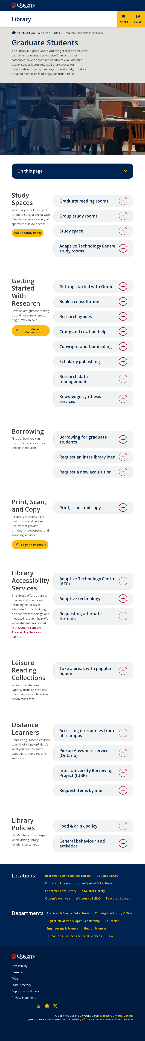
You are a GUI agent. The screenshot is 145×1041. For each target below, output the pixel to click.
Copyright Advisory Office (113, 913)
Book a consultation (79, 301)
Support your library (25, 991)
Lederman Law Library (60, 891)
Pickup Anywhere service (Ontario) (83, 753)
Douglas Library (108, 875)
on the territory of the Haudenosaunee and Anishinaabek (97, 1019)
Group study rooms (78, 216)
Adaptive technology (79, 598)
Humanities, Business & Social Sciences (74, 936)
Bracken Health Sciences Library (68, 875)
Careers (17, 972)
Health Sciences (95, 928)
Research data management (73, 379)
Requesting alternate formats (80, 616)
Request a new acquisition (85, 472)
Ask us (138, 19)
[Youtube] (38, 1006)
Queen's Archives (57, 898)
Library (21, 19)
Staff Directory (21, 985)
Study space (71, 231)
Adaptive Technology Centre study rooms (87, 248)
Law (110, 936)
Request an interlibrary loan (87, 457)
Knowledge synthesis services (80, 399)
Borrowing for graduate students (83, 439)
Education (112, 921)
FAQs (15, 978)
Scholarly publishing (79, 361)
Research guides (75, 316)
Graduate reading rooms (83, 201)
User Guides (51, 33)
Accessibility (19, 966)
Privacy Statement (24, 998)
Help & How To (29, 33)
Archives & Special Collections (68, 913)
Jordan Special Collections (94, 883)
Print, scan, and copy (80, 507)
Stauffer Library (93, 891)
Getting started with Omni (85, 286)
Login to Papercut (33, 545)
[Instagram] (47, 1006)
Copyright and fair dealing (85, 346)
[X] (55, 1006)
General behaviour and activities (82, 843)
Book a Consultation (34, 330)
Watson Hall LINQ (88, 898)
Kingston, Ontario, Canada (116, 1015)
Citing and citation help (82, 331)
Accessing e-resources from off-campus (86, 733)
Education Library (57, 883)
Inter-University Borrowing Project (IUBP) (86, 773)
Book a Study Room (27, 233)
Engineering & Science (62, 928)
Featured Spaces (118, 898)
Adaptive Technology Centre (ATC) (87, 581)
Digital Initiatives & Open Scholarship (73, 921)
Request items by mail (81, 790)
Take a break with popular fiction (85, 671)
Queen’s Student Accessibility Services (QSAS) (27, 632)
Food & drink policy (78, 826)
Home (14, 33)
